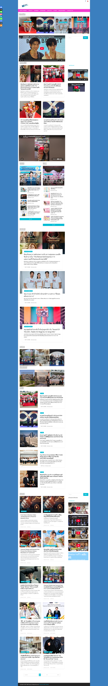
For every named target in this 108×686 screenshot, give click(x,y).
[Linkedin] (1, 16)
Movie (30, 22)
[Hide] (0, 27)
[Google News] (1, 21)
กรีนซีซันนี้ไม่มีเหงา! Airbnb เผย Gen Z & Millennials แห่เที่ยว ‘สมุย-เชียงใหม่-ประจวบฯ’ (30, 657)
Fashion (60, 21)
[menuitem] (23, 10)
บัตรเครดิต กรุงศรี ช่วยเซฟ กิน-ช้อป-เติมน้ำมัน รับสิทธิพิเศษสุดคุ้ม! (34, 201)
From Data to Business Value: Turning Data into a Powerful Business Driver (28, 516)
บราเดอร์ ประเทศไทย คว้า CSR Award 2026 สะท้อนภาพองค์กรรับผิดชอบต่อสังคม (53, 121)
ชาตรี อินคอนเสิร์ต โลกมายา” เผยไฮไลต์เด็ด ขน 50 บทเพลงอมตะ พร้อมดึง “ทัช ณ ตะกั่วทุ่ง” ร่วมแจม (53, 657)
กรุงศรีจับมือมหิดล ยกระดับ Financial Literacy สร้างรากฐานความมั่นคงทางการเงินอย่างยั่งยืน (34, 212)
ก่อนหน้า (26, 674)
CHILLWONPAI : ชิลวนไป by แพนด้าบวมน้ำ (78, 559)
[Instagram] (1, 14)
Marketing (28, 172)
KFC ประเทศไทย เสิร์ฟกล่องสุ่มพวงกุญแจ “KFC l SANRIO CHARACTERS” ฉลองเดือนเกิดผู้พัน (30, 121)
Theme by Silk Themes (44, 684)
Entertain (42, 10)
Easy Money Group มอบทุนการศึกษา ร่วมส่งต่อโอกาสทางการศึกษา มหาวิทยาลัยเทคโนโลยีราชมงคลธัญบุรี (51, 456)
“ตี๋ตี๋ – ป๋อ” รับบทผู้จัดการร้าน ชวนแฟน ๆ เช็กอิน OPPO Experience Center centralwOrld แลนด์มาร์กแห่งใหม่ (30, 622)
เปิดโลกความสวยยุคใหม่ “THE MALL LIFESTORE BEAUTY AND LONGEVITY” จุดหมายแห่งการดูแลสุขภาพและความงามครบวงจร (57, 203)
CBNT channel (23, 10)
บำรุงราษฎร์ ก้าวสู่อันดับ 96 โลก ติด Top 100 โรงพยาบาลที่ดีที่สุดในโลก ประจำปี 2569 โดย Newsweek (51, 436)
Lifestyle (49, 10)
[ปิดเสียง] (61, 60)
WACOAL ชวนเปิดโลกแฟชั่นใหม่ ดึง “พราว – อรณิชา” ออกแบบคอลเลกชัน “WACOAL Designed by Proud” (56, 357)
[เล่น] (20, 60)
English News (62, 10)
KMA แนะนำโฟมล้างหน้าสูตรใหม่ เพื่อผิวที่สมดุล (57, 188)
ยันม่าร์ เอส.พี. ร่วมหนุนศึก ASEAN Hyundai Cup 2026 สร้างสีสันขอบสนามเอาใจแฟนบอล (52, 85)
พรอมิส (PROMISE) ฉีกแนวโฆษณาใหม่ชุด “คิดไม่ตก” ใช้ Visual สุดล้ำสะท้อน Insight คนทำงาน (34, 207)
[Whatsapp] (1, 18)
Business (36, 10)
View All (30, 219)
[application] (42, 48)
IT (49, 511)
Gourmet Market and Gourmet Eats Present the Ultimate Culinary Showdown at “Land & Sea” (57, 378)
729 (47, 674)
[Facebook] (1, 7)
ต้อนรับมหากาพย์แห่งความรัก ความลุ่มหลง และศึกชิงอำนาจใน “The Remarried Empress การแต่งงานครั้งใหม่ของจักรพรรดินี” (30, 86)
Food (46, 581)
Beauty (30, 10)
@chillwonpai (71, 65)
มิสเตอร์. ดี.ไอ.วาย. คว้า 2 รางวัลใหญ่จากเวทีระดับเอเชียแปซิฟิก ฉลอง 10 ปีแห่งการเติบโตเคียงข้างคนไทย (51, 476)
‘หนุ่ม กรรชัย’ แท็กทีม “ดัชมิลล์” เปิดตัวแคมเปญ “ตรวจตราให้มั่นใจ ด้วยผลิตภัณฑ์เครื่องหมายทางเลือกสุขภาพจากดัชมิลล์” (30, 178)
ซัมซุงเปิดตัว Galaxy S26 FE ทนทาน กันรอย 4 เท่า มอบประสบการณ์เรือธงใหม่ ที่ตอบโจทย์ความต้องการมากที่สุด (34, 189)
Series (31, 251)
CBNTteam (43, 465)
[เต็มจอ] (63, 60)
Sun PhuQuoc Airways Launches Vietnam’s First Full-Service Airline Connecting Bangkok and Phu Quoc (27, 378)
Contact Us (70, 10)
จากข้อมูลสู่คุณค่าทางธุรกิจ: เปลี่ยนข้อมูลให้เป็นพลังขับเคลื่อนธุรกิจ (34, 195)
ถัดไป (58, 674)
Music (48, 21)
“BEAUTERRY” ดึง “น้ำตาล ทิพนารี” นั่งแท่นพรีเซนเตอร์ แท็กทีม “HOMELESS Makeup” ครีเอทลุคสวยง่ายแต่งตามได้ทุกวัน (53, 179)
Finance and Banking (52, 545)
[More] (1, 25)
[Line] (1, 12)
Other (55, 10)
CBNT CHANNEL (28, 267)
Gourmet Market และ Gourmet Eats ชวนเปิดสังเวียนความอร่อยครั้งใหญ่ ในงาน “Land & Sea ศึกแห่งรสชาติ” (53, 586)
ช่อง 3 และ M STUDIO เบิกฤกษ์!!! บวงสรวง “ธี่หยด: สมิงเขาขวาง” (27, 25)
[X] (1, 9)
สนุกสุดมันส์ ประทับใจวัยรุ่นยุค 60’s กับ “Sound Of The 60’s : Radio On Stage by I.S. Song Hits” (42, 330)
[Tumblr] (1, 23)
